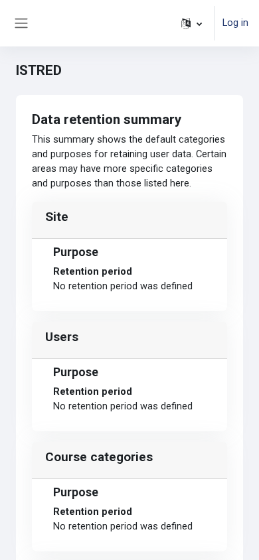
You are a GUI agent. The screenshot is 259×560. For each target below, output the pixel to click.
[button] (191, 23)
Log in (235, 23)
